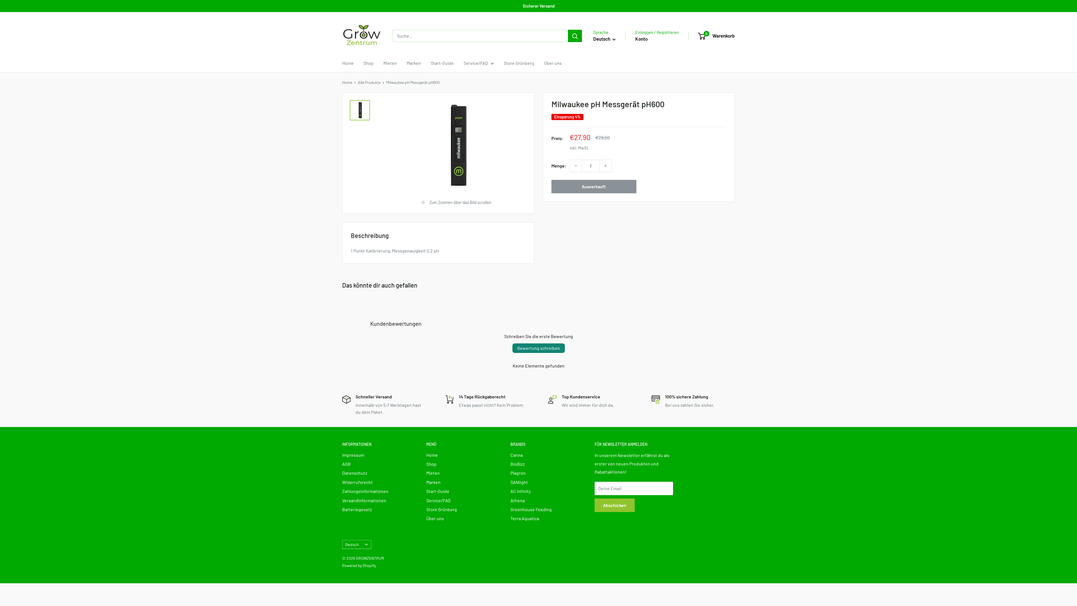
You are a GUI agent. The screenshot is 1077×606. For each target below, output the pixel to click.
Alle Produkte (369, 82)
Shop (368, 63)
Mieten (390, 63)
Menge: (558, 165)
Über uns (553, 63)
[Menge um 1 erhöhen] (605, 166)
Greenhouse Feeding (531, 509)
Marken (414, 63)
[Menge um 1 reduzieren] (576, 166)
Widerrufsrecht (357, 482)
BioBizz (517, 464)
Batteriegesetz (357, 509)
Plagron (518, 473)
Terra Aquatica (524, 518)
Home (348, 63)
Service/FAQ (476, 63)
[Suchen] (575, 36)
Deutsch (352, 544)
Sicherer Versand (538, 5)
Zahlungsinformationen (365, 491)
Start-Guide (442, 63)
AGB (346, 464)
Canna (516, 455)
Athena (517, 500)
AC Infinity (520, 491)
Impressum (353, 455)
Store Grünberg (519, 63)
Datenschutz (354, 473)
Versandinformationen (364, 500)
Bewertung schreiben (538, 348)
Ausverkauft (594, 186)
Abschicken (614, 505)
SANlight (519, 482)
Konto (641, 39)
